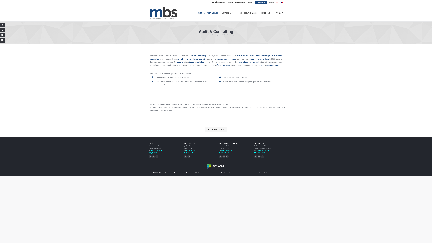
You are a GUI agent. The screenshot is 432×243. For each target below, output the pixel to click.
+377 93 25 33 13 (156, 150)
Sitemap (200, 173)
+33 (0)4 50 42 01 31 (263, 150)
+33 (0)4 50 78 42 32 (227, 150)
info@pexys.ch (188, 153)
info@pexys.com (224, 153)
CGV (196, 173)
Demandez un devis (217, 129)
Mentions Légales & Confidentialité (184, 173)
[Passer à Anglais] (277, 2)
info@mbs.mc (153, 153)
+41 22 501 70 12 (191, 150)
